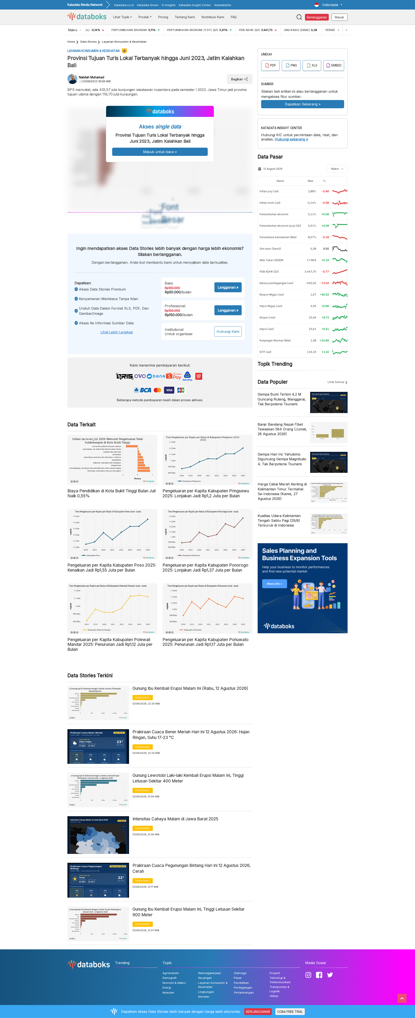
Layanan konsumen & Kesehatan (124, 41)
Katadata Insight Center (195, 5)
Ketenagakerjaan (209, 973)
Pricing (163, 17)
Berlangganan (317, 17)
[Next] (346, 30)
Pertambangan (244, 992)
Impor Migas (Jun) (271, 306)
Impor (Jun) (267, 329)
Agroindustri (171, 973)
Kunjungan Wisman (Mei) (275, 340)
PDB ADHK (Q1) (269, 271)
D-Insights (169, 5)
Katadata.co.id (124, 5)
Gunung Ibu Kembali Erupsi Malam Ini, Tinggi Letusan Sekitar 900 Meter (188, 912)
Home (71, 41)
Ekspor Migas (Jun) (272, 294)
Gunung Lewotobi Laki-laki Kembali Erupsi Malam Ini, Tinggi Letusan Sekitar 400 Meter (188, 778)
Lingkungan (206, 992)
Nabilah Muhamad (91, 77)
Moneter (203, 996)
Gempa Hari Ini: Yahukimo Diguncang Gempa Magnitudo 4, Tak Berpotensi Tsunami (282, 459)
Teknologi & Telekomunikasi (280, 980)
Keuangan (205, 977)
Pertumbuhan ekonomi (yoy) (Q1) (280, 225)
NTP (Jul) (265, 352)
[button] (328, 4)
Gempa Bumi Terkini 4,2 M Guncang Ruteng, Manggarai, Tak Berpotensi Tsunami (282, 399)
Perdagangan (243, 987)
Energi (167, 987)
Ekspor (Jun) (267, 317)
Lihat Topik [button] (121, 17)
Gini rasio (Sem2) (270, 248)
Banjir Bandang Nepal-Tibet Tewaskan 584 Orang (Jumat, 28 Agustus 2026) (282, 429)
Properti (275, 973)
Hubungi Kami (228, 331)
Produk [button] (143, 17)
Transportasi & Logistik (279, 989)
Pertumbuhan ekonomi (274, 214)
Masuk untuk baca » (160, 152)
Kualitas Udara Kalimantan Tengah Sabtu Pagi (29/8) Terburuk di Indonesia (279, 521)
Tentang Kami (185, 17)
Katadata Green (147, 5)
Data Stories (88, 41)
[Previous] (338, 30)
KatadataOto (222, 5)
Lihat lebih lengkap (117, 332)
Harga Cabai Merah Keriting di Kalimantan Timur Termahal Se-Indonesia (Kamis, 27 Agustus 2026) (282, 491)
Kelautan (168, 992)
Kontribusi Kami (212, 17)
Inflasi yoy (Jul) (269, 191)
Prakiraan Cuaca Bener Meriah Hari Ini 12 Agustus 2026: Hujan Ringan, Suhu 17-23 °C (190, 734)
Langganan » (228, 287)
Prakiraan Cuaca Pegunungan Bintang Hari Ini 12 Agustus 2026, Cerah (191, 868)
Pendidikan (241, 982)
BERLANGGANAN (258, 1011)
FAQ (234, 17)
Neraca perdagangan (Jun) (276, 283)
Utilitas (274, 996)
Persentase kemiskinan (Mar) (278, 237)
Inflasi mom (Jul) (270, 202)
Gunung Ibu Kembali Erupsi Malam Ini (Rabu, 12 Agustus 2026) (190, 688)
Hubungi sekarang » (291, 139)
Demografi (142, 697)
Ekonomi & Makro (174, 982)
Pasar (238, 977)
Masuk (339, 17)
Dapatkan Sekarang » (303, 104)
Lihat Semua (336, 382)
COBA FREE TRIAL (290, 1011)
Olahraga (240, 973)
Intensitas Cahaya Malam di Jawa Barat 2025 (175, 818)
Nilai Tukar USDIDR (271, 260)
